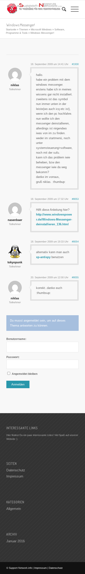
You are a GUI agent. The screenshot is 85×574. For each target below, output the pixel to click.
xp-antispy (43, 257)
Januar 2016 (15, 541)
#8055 (75, 277)
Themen (23, 29)
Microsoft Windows (41, 29)
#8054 (75, 241)
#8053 (75, 199)
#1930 (75, 64)
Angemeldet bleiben (24, 373)
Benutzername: (16, 339)
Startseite (11, 29)
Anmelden (17, 384)
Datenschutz (15, 470)
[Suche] (61, 9)
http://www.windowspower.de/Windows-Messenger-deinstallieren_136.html (54, 219)
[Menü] (72, 9)
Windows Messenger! (20, 25)
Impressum (14, 476)
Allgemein (13, 509)
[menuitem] (61, 9)
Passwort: (12, 357)
